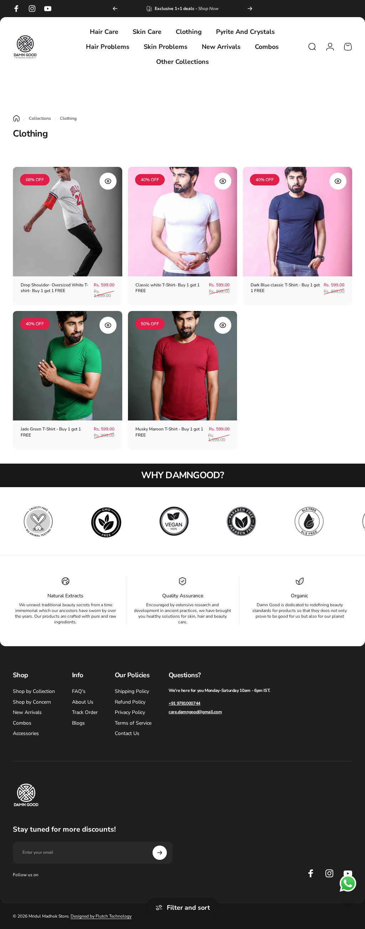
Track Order (85, 712)
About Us (82, 702)
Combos (22, 723)
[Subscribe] (160, 853)
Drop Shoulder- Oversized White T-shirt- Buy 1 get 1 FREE (54, 288)
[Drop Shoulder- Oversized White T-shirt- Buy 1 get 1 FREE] (67, 221)
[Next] (250, 8)
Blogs (78, 723)
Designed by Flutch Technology (101, 916)
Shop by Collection (34, 691)
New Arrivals (27, 712)
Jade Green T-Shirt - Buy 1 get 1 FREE (51, 432)
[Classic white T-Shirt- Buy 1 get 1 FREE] (182, 221)
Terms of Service (133, 723)
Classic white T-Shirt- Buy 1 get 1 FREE (167, 288)
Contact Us (127, 733)
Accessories (26, 733)
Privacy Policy (130, 712)
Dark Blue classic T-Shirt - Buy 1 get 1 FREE (285, 288)
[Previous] (115, 8)
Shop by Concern (32, 702)
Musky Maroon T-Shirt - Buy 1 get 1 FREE (169, 432)
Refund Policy (130, 702)
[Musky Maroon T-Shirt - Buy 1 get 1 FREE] (182, 365)
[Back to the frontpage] (16, 118)
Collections (40, 118)
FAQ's (79, 691)
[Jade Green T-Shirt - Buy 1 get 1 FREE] (67, 365)
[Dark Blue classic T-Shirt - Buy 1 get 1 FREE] (297, 221)
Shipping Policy (132, 691)
